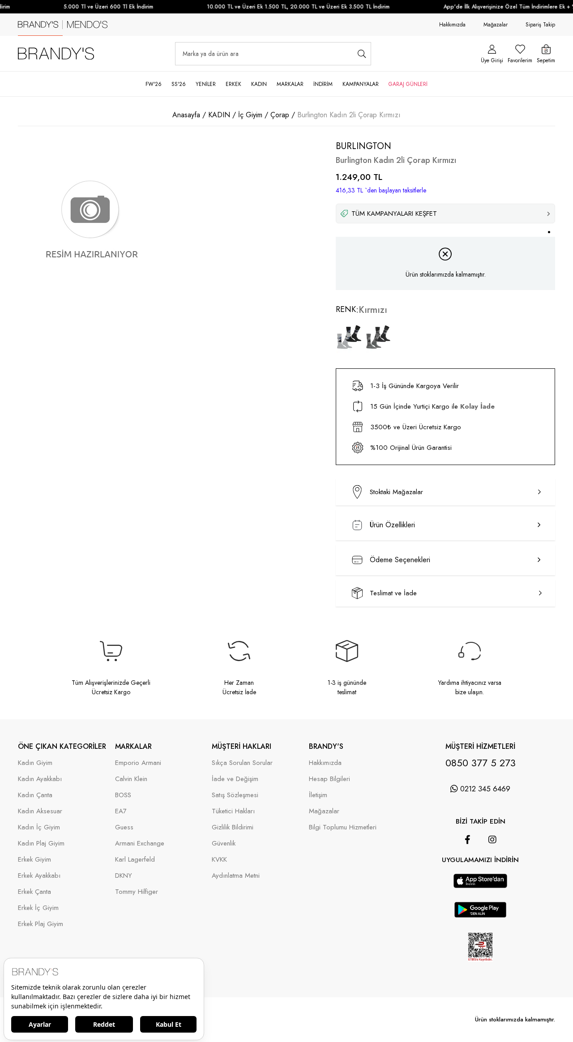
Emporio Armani (138, 763)
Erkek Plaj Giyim (40, 924)
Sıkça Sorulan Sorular (242, 763)
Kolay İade (477, 406)
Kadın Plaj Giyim (41, 843)
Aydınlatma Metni (236, 875)
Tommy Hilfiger (136, 892)
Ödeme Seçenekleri (400, 560)
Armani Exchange (139, 843)
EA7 (121, 811)
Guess (124, 827)
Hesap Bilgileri (329, 779)
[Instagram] (492, 839)
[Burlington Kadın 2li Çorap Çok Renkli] (349, 337)
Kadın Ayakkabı (40, 779)
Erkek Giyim (34, 859)
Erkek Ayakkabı (39, 875)
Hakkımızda (452, 25)
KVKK (219, 859)
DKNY (123, 875)
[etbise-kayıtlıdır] (480, 968)
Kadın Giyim (35, 763)
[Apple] (468, 869)
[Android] (493, 869)
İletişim (318, 795)
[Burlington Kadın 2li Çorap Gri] (378, 337)
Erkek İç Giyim (38, 908)
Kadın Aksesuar (40, 811)
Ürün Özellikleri (392, 525)
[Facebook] (467, 839)
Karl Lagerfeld (135, 859)
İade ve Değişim (235, 779)
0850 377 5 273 (480, 763)
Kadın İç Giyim (39, 827)
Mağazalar (495, 25)
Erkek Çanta (34, 892)
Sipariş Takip (540, 25)
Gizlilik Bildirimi (232, 827)
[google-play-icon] (480, 915)
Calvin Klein (131, 779)
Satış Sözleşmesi (235, 795)
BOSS (123, 795)
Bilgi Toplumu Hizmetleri (342, 827)
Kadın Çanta (35, 795)
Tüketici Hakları (233, 811)
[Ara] (362, 54)
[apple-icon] (480, 885)
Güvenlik (223, 843)
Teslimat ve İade (393, 593)
